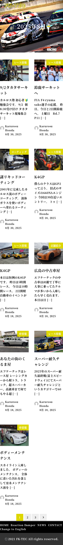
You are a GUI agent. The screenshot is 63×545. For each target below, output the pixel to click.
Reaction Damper (23, 525)
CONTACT (55, 525)
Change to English (13, 529)
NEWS (41, 525)
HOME (4, 525)
